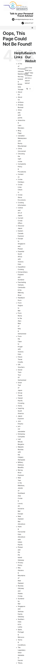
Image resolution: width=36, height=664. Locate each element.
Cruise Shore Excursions (22, 197)
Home (20, 406)
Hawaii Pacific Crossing (21, 400)
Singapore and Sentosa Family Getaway (21, 611)
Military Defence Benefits (21, 464)
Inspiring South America (21, 410)
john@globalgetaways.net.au (24, 19)
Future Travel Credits (20, 359)
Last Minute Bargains (21, 441)
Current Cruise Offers (20, 220)
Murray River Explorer (21, 472)
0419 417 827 (29, 23)
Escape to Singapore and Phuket (21, 244)
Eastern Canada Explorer (21, 233)
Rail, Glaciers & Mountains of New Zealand (21, 575)
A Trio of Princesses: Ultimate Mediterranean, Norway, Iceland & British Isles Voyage (23, 76)
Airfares (20, 102)
